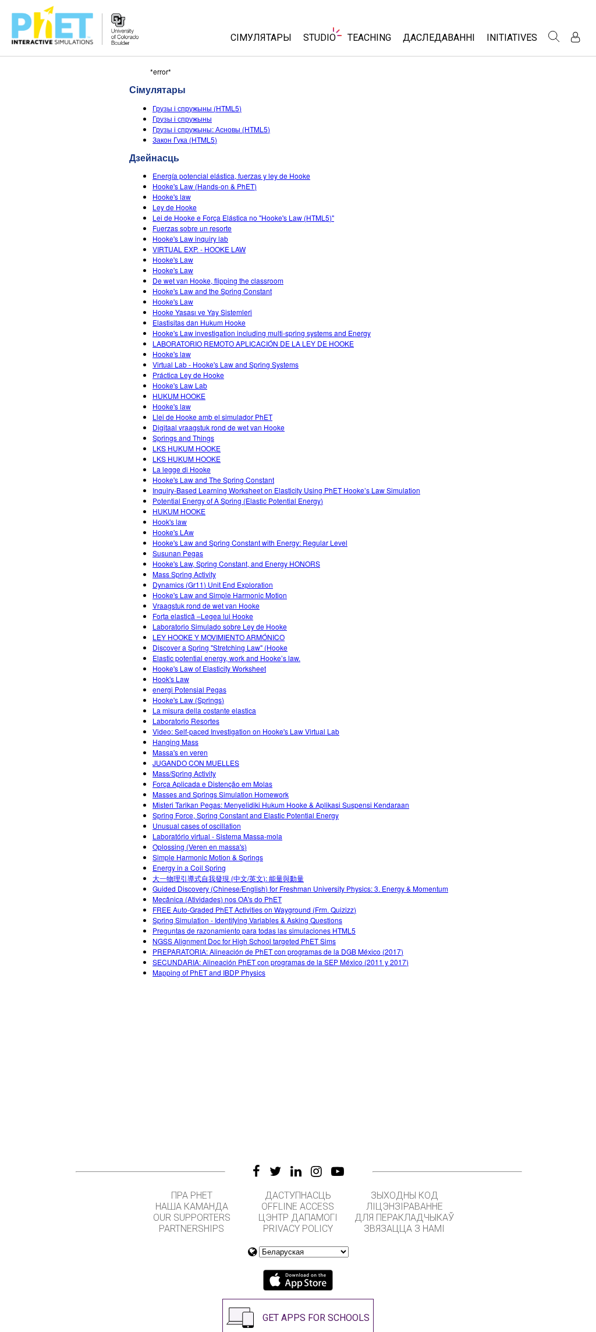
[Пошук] (554, 36)
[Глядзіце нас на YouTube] (337, 1171)
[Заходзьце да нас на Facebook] (256, 1171)
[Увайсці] (575, 37)
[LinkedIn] (296, 1171)
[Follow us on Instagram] (316, 1171)
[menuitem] (261, 41)
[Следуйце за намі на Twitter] (275, 1171)
